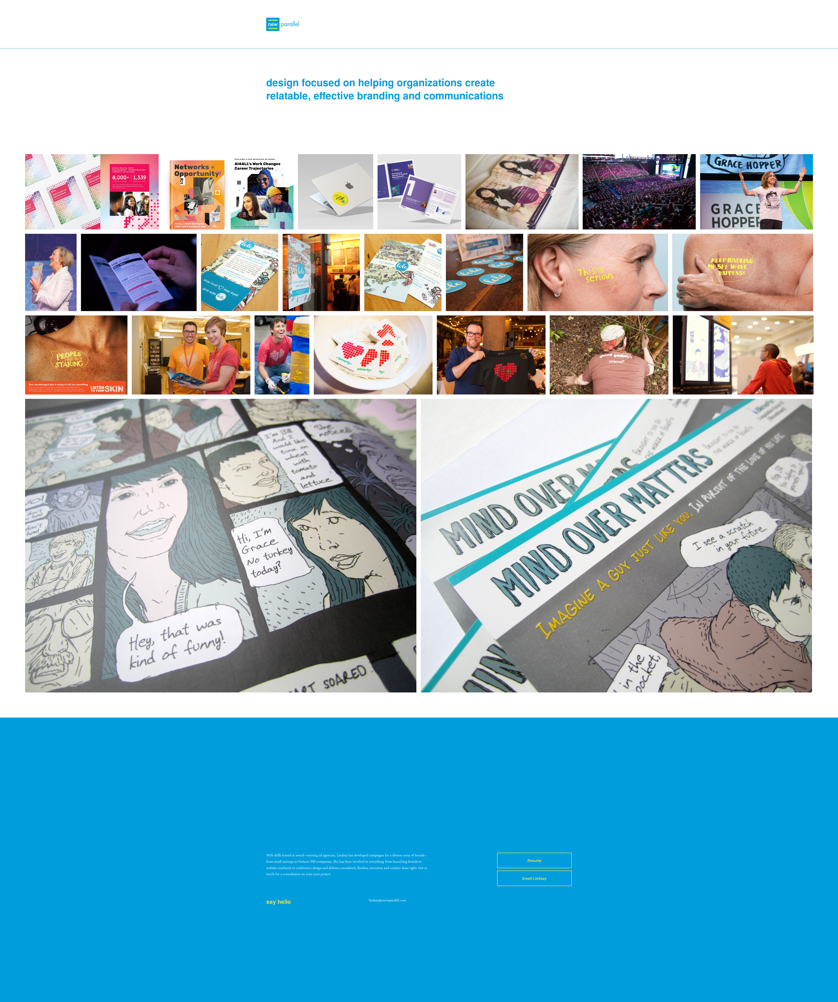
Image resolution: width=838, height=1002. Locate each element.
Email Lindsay (534, 878)
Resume (534, 860)
